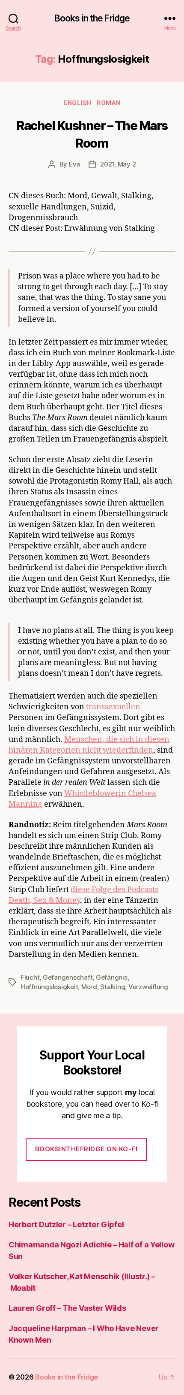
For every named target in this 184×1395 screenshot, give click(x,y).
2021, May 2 (118, 164)
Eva (74, 164)
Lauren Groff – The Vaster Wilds (67, 1308)
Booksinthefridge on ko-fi (86, 1149)
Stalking (112, 987)
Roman (108, 102)
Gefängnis (112, 977)
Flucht (30, 977)
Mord (89, 987)
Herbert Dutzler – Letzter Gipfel (66, 1224)
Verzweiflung (148, 987)
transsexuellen (113, 707)
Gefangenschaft (67, 977)
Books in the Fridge (92, 18)
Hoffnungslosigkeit (49, 987)
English (77, 102)
